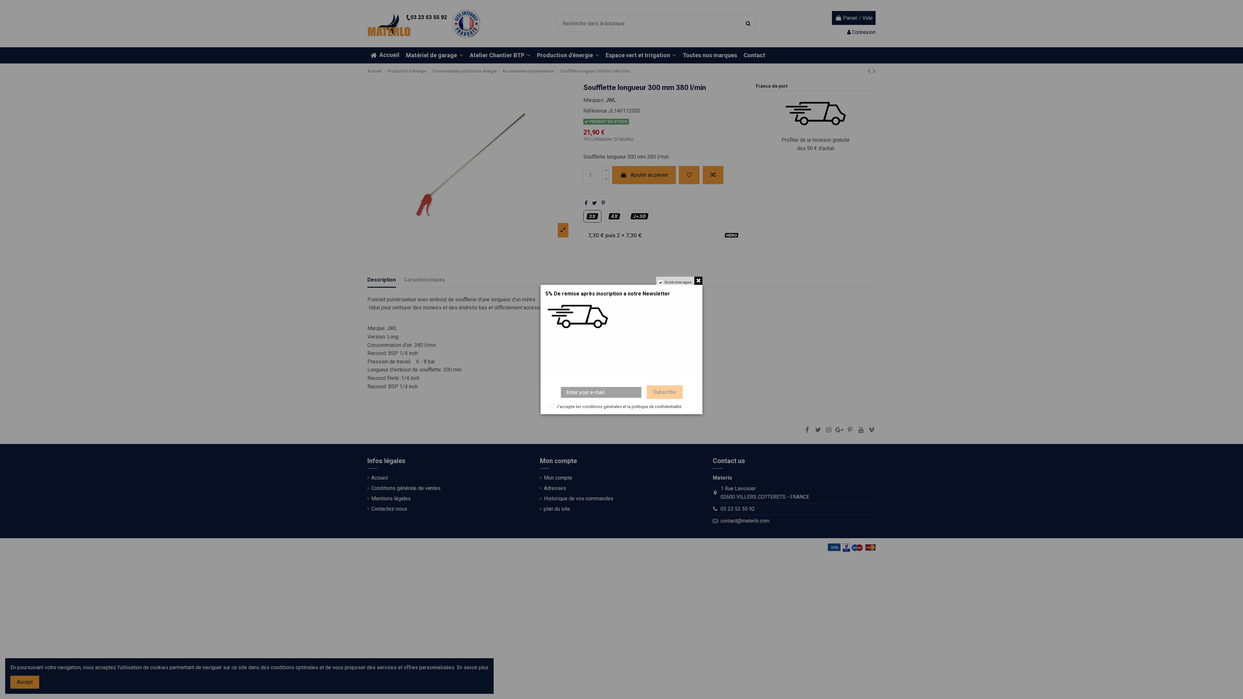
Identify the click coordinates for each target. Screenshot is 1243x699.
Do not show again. (679, 282)
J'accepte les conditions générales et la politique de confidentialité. (619, 406)
